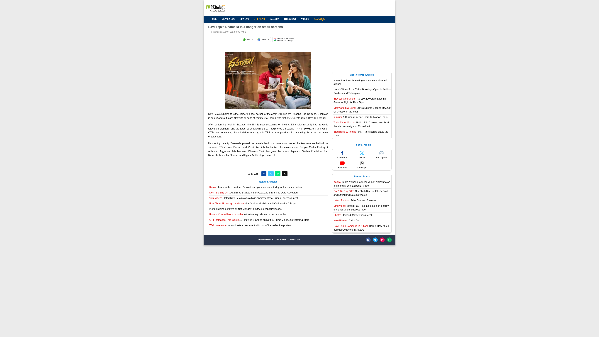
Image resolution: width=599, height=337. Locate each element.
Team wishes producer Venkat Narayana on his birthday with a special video (255, 187)
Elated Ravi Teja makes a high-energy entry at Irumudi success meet (253, 198)
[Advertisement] (334, 8)
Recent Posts (362, 176)
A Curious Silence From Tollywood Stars (360, 117)
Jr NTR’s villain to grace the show (361, 133)
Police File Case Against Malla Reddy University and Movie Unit (362, 124)
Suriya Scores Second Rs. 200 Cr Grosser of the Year (362, 110)
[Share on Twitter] (271, 173)
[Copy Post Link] (284, 173)
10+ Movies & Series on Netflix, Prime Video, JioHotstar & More (259, 220)
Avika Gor (347, 220)
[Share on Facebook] (263, 173)
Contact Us (294, 239)
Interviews (290, 19)
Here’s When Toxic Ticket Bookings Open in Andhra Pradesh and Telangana (362, 91)
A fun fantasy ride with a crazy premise (247, 214)
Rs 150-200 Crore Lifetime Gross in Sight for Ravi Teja (360, 100)
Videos (305, 19)
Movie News (228, 19)
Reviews (244, 19)
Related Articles (268, 181)
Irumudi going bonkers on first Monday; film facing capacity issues (245, 209)
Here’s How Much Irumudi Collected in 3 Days (252, 203)
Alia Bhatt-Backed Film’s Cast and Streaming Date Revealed (253, 192)
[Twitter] (375, 239)
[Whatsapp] (389, 239)
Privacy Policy (265, 239)
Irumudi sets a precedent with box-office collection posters (250, 225)
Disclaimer (281, 239)
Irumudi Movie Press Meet (353, 215)
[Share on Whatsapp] (277, 173)
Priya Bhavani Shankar (355, 200)
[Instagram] (382, 239)
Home (214, 19)
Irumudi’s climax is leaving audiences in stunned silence (360, 82)
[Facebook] (368, 239)
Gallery (274, 19)
